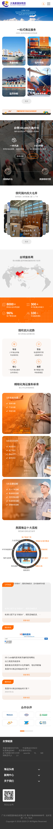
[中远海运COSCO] (26, 715)
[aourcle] (9, 723)
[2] (26, 112)
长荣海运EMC (9, 750)
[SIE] (43, 723)
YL (35, 753)
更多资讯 (26, 675)
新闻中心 (9, 775)
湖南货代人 (7, 755)
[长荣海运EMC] (43, 715)
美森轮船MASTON (10, 748)
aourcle (27, 753)
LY (17, 755)
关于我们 (9, 781)
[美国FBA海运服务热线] (46, 4)
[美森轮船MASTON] (9, 715)
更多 (26, 101)
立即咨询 (33, 156)
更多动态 (26, 620)
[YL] (26, 723)
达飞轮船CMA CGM (11, 753)
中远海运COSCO (30, 748)
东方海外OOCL (25, 750)
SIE (41, 753)
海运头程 (9, 769)
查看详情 (20, 156)
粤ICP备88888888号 (35, 815)
